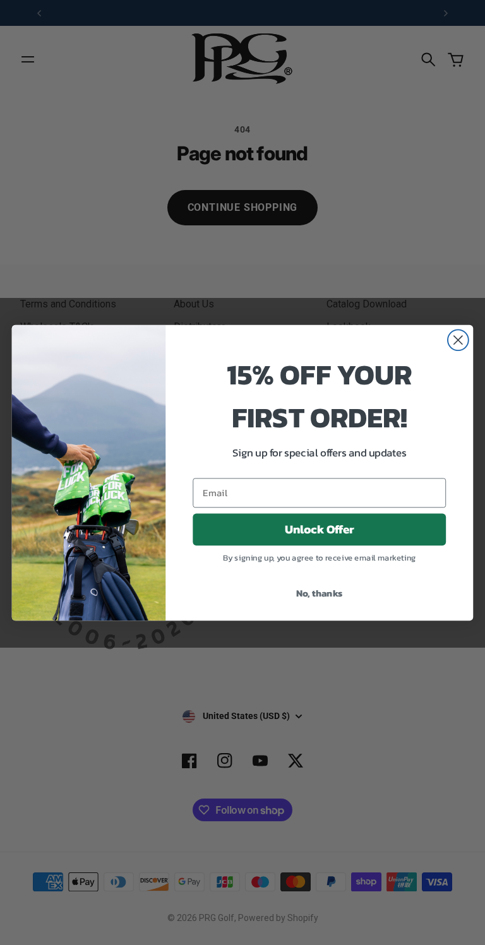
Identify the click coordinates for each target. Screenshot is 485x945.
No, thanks (319, 592)
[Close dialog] (458, 340)
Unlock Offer (319, 529)
